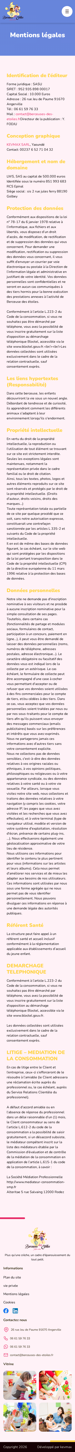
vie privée (10, 1285)
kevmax (66, 1447)
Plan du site (12, 1277)
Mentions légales (16, 1294)
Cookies (9, 1302)
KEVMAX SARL (18, 144)
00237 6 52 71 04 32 (36, 149)
